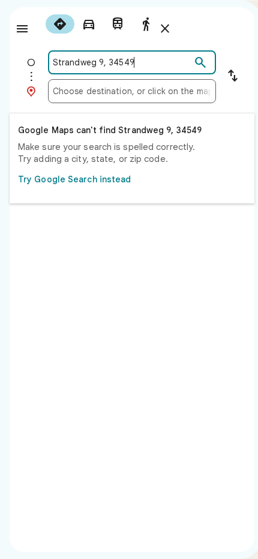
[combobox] (122, 62)
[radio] (60, 24)
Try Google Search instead (74, 179)
